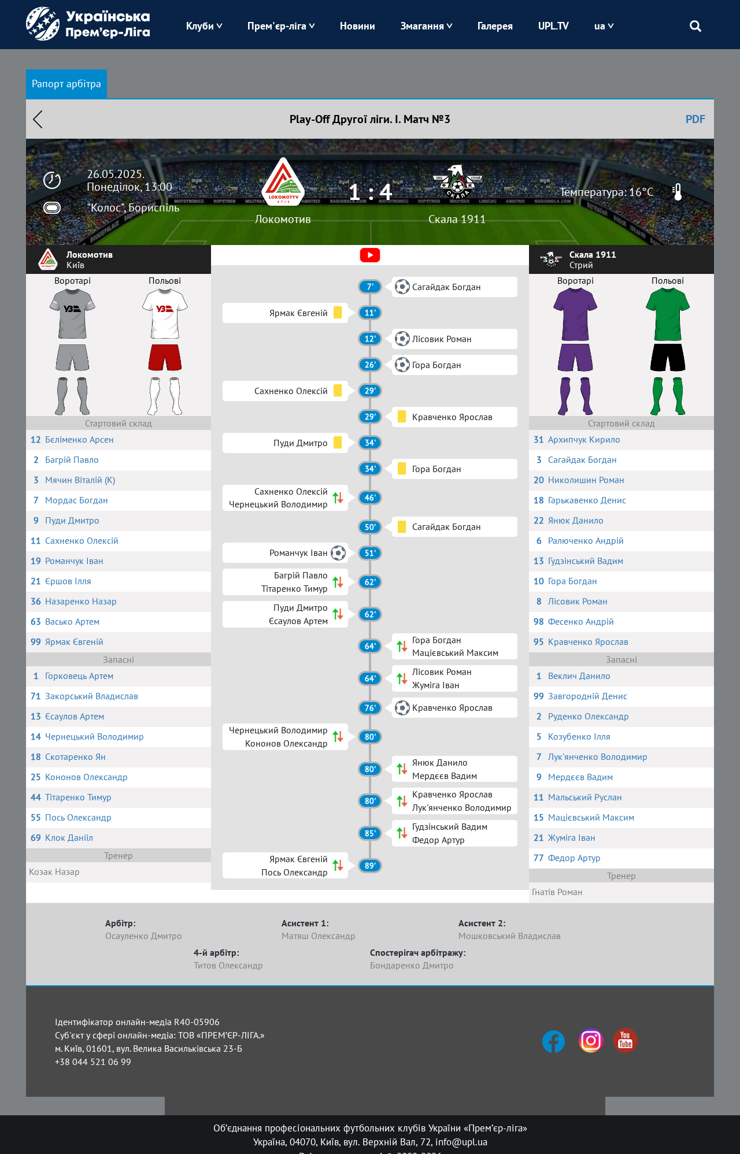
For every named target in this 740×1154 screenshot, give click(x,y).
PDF (695, 119)
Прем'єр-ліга (276, 25)
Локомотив (283, 219)
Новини (357, 25)
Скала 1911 (457, 219)
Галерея (495, 25)
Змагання (422, 25)
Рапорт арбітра (66, 83)
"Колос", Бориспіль (133, 207)
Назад (37, 119)
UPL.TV (553, 25)
